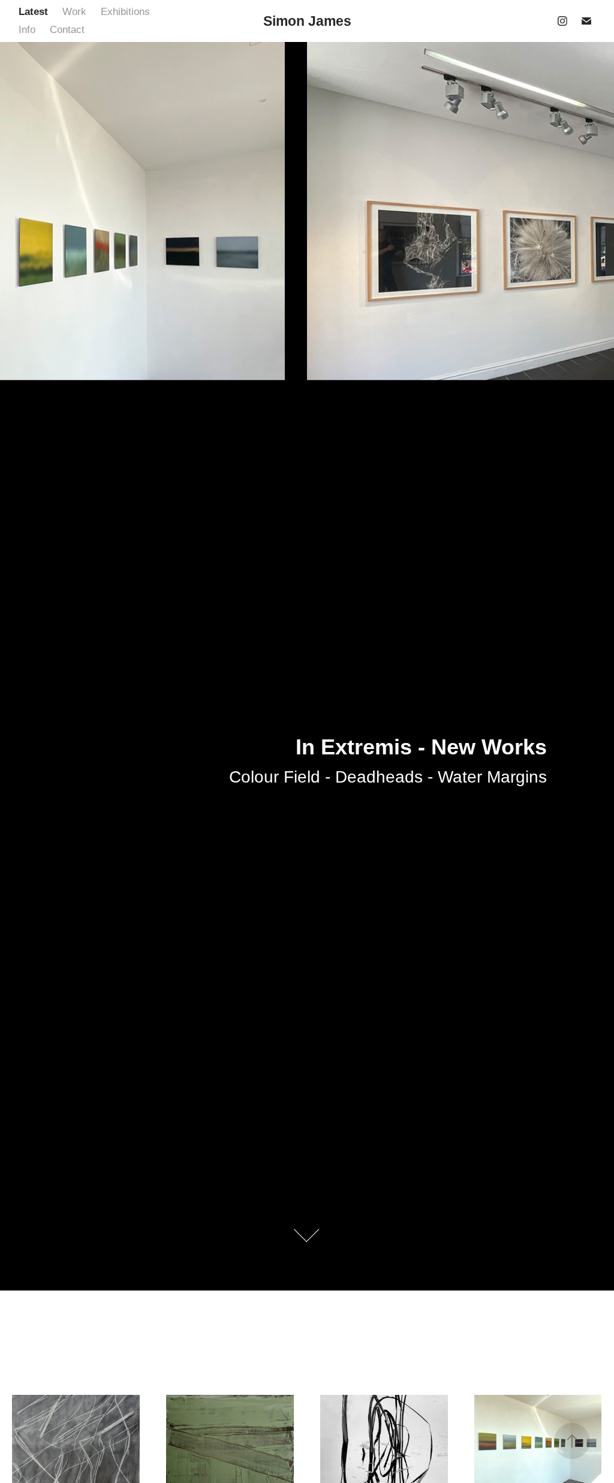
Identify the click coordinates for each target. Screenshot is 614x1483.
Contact (67, 29)
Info (27, 29)
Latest (33, 11)
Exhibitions (125, 11)
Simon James (307, 21)
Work (74, 11)
